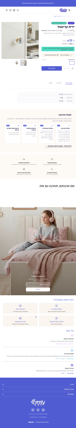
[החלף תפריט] (69, 10)
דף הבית (70, 16)
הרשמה (38, 289)
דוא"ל (63, 373)
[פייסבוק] (38, 410)
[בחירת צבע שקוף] (66, 62)
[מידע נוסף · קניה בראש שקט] (36, 317)
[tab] (69, 83)
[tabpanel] (38, 97)
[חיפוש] (18, 10)
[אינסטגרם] (43, 410)
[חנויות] (14, 10)
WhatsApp (70, 373)
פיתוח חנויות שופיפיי (42, 422)
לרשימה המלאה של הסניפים (65, 344)
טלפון (63, 359)
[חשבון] (7, 10)
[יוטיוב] (33, 410)
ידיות (64, 16)
